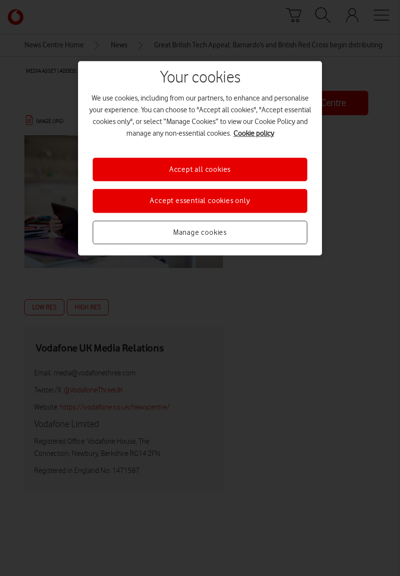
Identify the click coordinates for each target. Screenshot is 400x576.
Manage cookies (200, 232)
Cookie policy (254, 133)
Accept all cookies (200, 169)
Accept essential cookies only (200, 201)
